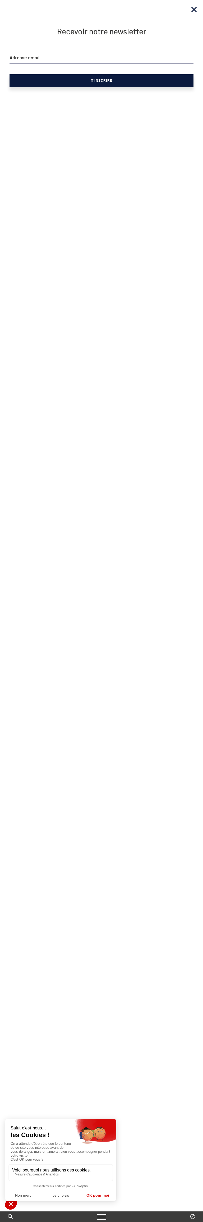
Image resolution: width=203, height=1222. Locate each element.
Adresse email (24, 58)
